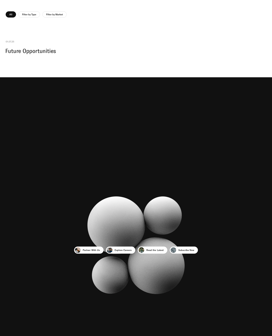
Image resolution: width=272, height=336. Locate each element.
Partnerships (180, 6)
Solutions (155, 6)
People (244, 6)
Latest (263, 6)
